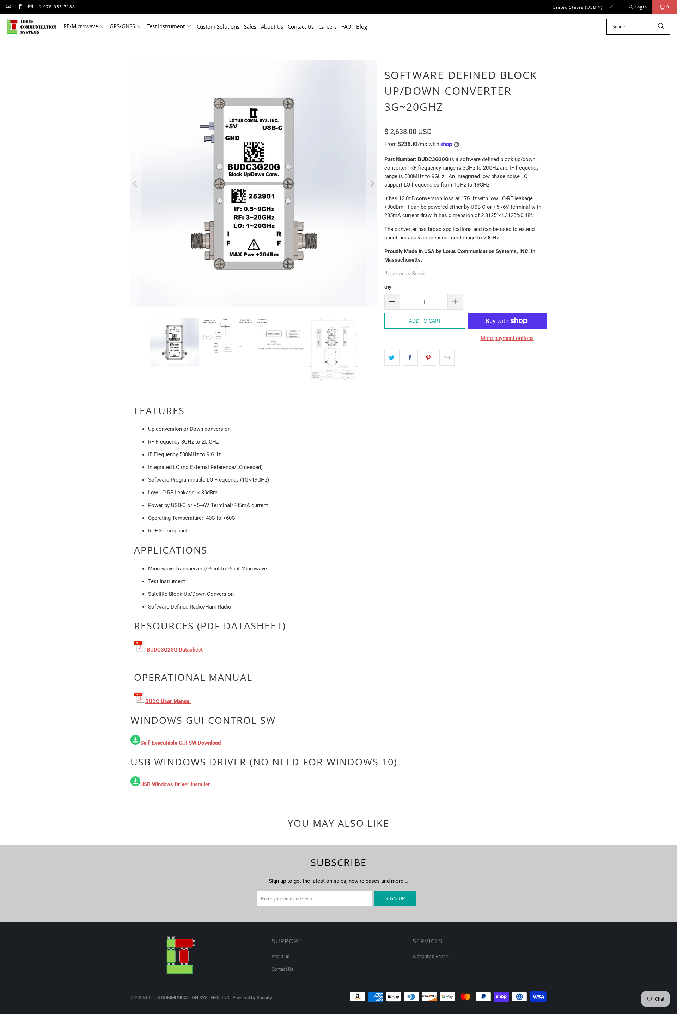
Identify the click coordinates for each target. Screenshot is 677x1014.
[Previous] (135, 183)
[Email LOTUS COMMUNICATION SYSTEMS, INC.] (8, 7)
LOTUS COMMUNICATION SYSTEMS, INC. (188, 997)
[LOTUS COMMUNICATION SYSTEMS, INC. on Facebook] (19, 7)
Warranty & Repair (430, 956)
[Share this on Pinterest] (428, 358)
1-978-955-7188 (57, 7)
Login (641, 7)
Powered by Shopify (252, 997)
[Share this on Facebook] (410, 358)
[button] (84, 27)
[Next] (372, 183)
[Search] (661, 27)
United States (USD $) (578, 7)
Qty (387, 287)
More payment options (507, 338)
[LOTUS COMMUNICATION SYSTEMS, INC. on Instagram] (30, 7)
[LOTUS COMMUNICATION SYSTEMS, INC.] (31, 26)
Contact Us (282, 969)
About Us (280, 956)
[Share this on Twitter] (392, 358)
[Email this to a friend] (447, 358)
